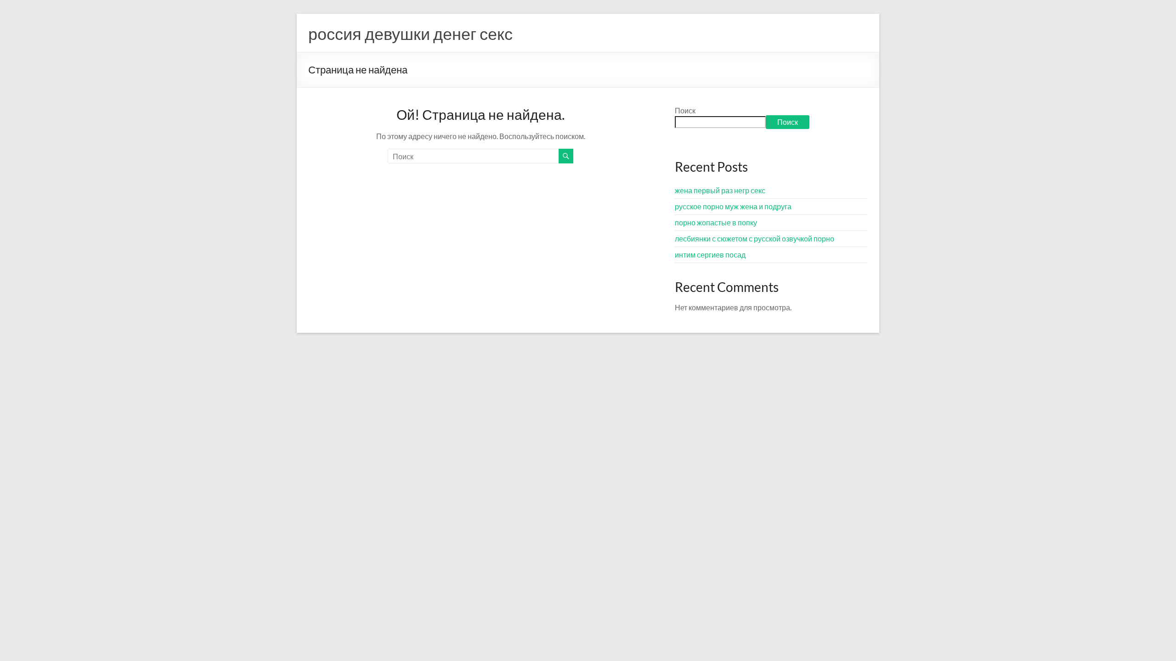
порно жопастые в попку (716, 222)
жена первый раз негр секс (720, 190)
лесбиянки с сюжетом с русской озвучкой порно (754, 238)
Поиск (685, 110)
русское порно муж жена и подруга (733, 206)
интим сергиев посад (710, 254)
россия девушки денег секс (410, 33)
